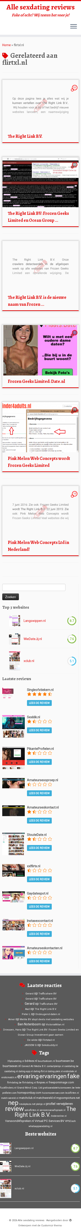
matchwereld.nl (46, 1097)
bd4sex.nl (31, 1061)
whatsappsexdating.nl (40, 1126)
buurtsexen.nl (12, 1066)
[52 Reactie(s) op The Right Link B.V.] (75, 91)
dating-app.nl (26, 1071)
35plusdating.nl (15, 1061)
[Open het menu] (73, 26)
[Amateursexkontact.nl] (13, 810)
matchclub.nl (27, 1097)
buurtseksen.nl (46, 1061)
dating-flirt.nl (40, 1071)
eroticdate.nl (70, 1071)
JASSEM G (30, 1045)
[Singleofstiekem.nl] (8, 693)
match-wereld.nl (9, 1098)
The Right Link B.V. (25, 136)
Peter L (26, 1014)
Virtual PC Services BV (49, 1121)
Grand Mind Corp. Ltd (29, 1087)
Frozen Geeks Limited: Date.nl (36, 381)
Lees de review (39, 703)
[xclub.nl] (14, 660)
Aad (27, 1009)
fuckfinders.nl (8, 1087)
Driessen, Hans (12, 1029)
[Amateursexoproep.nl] (13, 783)
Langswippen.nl (35, 621)
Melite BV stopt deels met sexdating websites (47, 1019)
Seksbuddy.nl (50, 1045)
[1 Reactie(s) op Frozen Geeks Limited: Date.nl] (75, 336)
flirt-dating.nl (29, 1082)
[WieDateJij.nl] (14, 639)
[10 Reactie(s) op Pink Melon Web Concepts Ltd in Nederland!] (75, 498)
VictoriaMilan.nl (55, 1024)
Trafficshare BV (47, 993)
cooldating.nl (11, 1071)
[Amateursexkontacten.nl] (13, 952)
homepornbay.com (29, 1092)
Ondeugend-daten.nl (47, 1014)
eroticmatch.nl (9, 1077)
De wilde (32, 1040)
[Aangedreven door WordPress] (70, 1219)
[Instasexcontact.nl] (13, 924)
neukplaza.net (27, 1104)
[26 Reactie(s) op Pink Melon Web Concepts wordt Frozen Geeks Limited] (75, 414)
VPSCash (70, 1121)
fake (73, 1076)
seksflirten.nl (32, 1110)
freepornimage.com (61, 1082)
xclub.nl (29, 661)
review (14, 1108)
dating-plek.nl (55, 1071)
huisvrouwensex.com (53, 1092)
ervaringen (53, 1076)
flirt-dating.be (14, 1082)
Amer (11, 1019)
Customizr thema (51, 1225)
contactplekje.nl (55, 1066)
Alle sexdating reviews (41, 7)
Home (6, 45)
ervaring (28, 1076)
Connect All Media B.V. (33, 1066)
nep (13, 1102)
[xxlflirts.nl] (13, 870)
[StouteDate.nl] (13, 843)
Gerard (29, 993)
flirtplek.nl (42, 1082)
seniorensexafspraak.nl (52, 1110)
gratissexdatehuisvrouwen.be (59, 1087)
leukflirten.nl (72, 1092)
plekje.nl (40, 1104)
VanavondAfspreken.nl (19, 1121)
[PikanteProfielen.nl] (13, 757)
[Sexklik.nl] (13, 726)
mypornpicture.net (68, 1097)
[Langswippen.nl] (14, 620)
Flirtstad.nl (49, 1040)
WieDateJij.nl (33, 639)
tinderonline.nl (59, 1116)
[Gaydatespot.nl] (13, 896)
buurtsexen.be (65, 1061)
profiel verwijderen (59, 1104)
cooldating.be (71, 1066)
